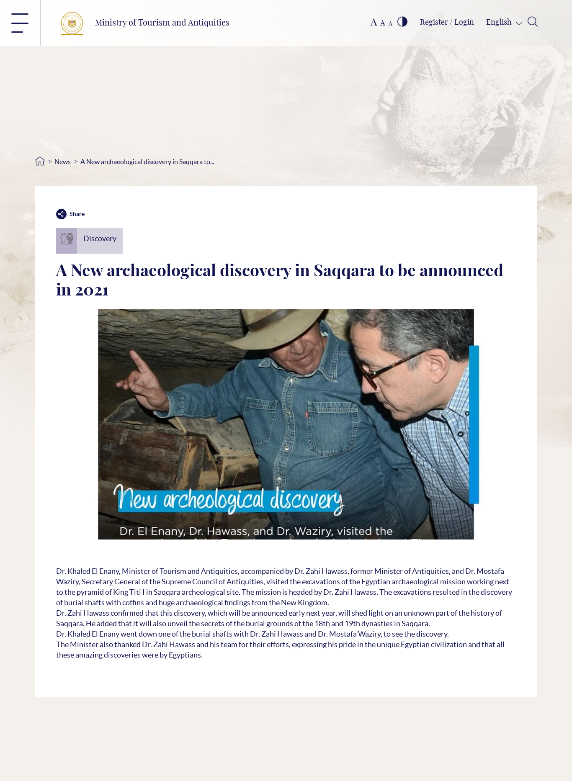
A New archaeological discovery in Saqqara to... (147, 161)
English (499, 22)
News (62, 161)
